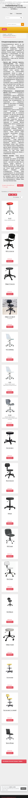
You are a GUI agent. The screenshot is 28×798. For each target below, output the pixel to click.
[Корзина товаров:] (22, 24)
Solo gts (10, 513)
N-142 (9, 415)
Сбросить (20, 185)
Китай (8, 185)
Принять (23, 788)
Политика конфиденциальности (8, 797)
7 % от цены (5, 187)
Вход (11, 13)
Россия (12, 185)
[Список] (15, 195)
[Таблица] (12, 195)
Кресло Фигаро (10, 743)
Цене (15, 191)
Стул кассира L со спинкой (9, 710)
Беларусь (4, 185)
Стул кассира (10, 677)
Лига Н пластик (10, 480)
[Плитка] (9, 195)
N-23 (10, 382)
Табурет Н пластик (10, 284)
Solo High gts (10, 612)
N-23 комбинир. (10, 349)
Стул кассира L (10, 448)
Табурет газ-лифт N (10, 316)
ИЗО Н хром (10, 546)
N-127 (9, 218)
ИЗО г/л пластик (10, 251)
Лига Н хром (10, 579)
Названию (11, 191)
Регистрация (19, 13)
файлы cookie (12, 787)
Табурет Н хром (10, 644)
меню (4, 29)
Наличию (19, 191)
